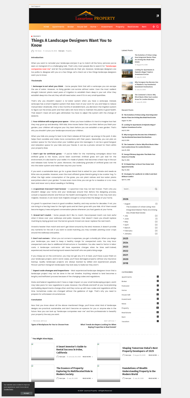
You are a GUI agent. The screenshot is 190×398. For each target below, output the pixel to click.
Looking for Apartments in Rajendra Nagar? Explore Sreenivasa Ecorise (144, 72)
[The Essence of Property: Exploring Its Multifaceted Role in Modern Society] (42, 373)
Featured (125, 286)
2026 (125, 199)
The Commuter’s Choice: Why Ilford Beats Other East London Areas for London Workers (146, 97)
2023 (125, 246)
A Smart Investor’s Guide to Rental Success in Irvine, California (71, 349)
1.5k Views (38, 51)
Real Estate (126, 312)
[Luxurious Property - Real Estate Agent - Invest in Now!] (95, 15)
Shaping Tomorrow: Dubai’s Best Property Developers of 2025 (140, 350)
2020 (125, 259)
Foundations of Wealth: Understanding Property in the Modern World (139, 371)
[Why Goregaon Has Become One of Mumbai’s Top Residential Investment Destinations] (127, 86)
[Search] (157, 26)
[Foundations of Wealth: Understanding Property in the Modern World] (108, 373)
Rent (124, 317)
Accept (26, 393)
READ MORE (87, 357)
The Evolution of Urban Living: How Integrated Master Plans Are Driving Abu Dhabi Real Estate (141, 209)
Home (124, 290)
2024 (125, 242)
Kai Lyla (61, 51)
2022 (125, 250)
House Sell (126, 295)
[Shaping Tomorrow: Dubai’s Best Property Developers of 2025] (108, 351)
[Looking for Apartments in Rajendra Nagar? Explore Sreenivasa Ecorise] (127, 73)
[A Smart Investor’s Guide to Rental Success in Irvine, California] (42, 351)
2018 (125, 263)
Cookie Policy (8, 389)
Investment (126, 299)
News (124, 304)
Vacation (125, 321)
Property (37, 36)
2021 (125, 254)
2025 (125, 238)
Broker (124, 281)
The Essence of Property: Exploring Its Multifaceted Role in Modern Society (74, 371)
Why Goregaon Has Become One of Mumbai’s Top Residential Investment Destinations (146, 84)
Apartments (127, 277)
